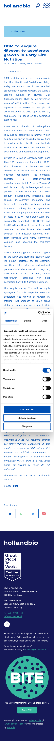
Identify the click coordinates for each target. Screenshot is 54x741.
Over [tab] (44, 321)
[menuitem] (36, 5)
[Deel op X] (10, 514)
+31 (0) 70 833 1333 (13, 613)
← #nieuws (18, 31)
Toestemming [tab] (10, 321)
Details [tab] (27, 321)
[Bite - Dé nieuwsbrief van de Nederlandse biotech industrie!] (27, 677)
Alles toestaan (27, 409)
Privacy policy (36, 720)
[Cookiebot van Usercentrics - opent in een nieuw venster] (38, 313)
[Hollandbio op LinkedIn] (7, 624)
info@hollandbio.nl (13, 616)
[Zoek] (36, 5)
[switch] (46, 379)
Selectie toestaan (27, 418)
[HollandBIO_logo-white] (21, 542)
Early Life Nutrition (23, 256)
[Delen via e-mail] (44, 513)
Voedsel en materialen (14, 64)
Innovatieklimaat (34, 64)
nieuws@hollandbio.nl (35, 649)
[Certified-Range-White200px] (12, 567)
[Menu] (45, 5)
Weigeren (27, 426)
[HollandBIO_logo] (18, 5)
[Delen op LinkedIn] (32, 514)
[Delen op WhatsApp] (21, 514)
